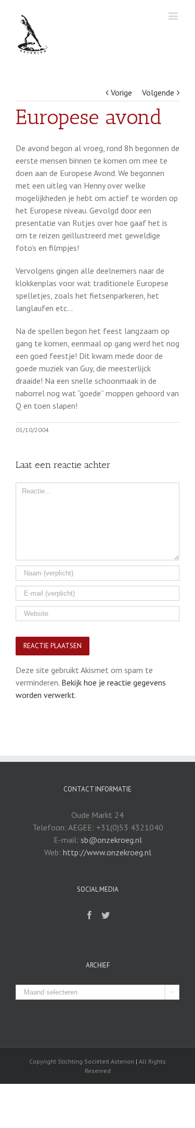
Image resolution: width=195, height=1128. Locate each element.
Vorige (121, 92)
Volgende (158, 92)
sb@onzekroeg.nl (111, 840)
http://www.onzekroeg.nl (107, 852)
